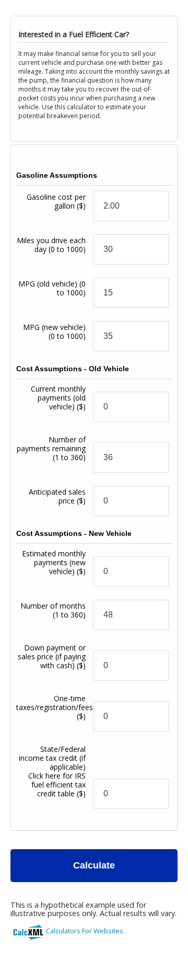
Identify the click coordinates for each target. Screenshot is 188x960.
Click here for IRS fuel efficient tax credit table (57, 784)
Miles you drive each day (51, 244)
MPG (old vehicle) (52, 288)
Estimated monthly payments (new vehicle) (54, 562)
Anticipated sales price (57, 496)
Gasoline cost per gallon (56, 201)
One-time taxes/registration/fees (54, 707)
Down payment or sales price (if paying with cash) (52, 656)
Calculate (94, 865)
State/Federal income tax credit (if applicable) (52, 771)
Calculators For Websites (84, 930)
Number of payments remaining (51, 448)
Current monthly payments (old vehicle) (58, 398)
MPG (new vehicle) (54, 331)
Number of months (53, 610)
